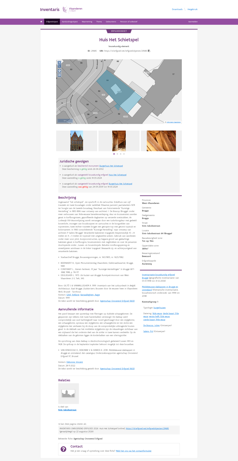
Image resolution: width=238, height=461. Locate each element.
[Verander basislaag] (59, 75)
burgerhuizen (160, 307)
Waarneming (87, 21)
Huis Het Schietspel (117, 174)
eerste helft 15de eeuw (159, 316)
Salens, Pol (148, 331)
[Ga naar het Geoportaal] (59, 70)
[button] (114, 154)
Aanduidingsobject (70, 21)
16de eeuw (157, 313)
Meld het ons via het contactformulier (133, 451)
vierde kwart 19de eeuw (154, 319)
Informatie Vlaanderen (174, 122)
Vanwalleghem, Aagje (90, 294)
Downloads (177, 9)
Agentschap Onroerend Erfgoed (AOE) (117, 301)
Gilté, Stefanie (73, 294)
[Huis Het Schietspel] (76, 141)
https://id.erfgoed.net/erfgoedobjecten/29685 (147, 428)
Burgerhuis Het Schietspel (111, 166)
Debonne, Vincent (75, 362)
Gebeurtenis (111, 21)
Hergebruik (193, 9)
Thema (99, 21)
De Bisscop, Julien (151, 325)
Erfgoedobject (52, 21)
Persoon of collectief (128, 21)
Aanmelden (193, 21)
